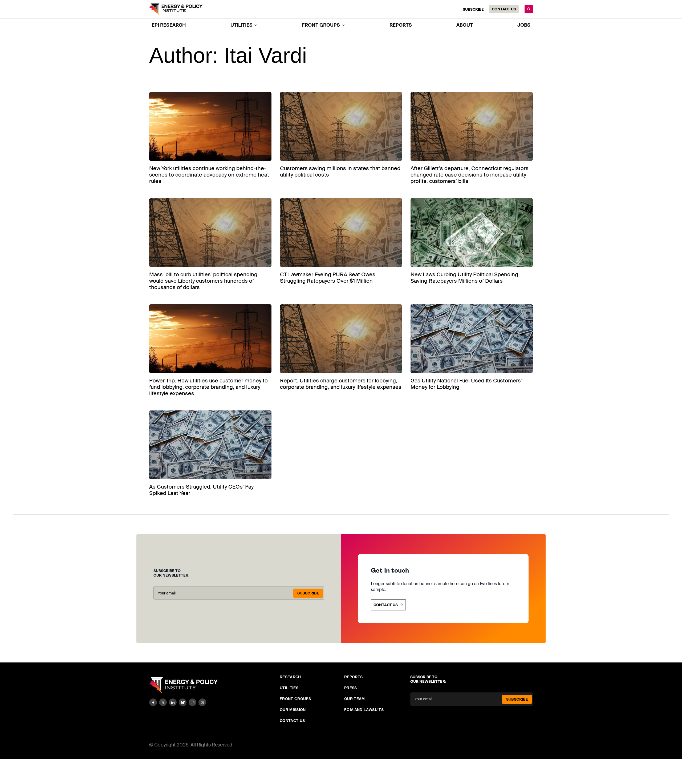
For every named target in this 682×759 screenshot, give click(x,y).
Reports (400, 25)
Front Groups (295, 699)
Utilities (289, 688)
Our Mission (293, 710)
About (464, 25)
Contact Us (504, 9)
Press (350, 688)
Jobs (523, 25)
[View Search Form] (529, 9)
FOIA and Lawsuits (364, 710)
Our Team (354, 699)
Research (290, 677)
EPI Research (169, 25)
